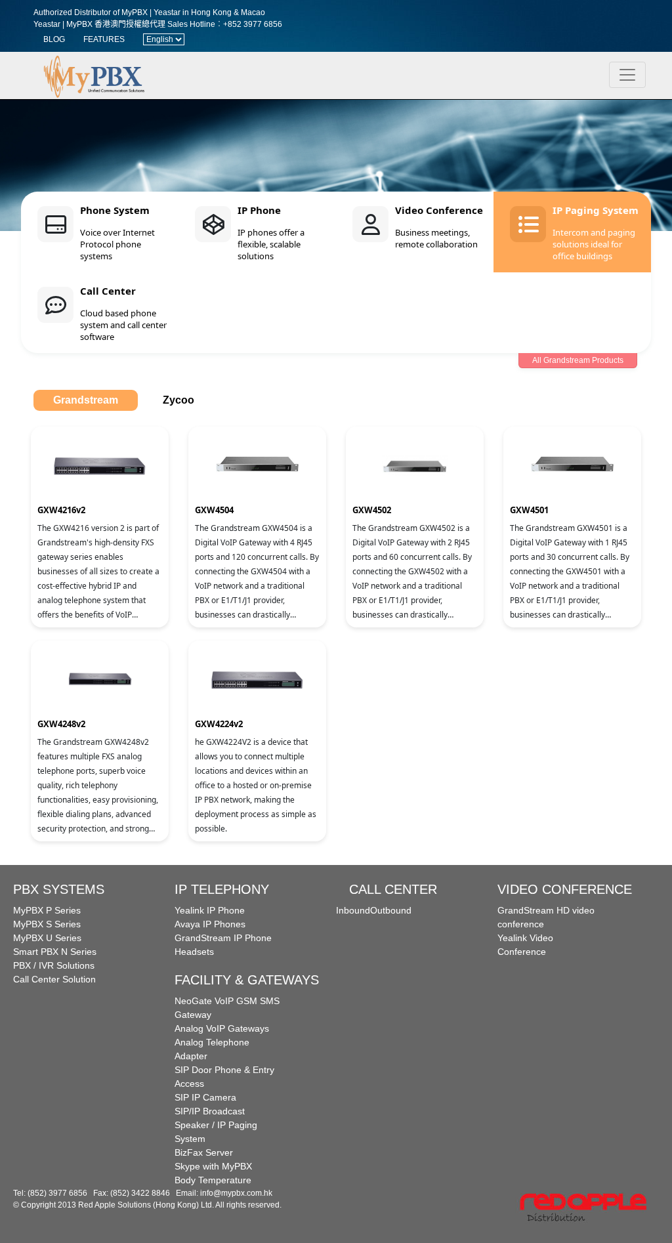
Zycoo (178, 400)
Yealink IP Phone (210, 910)
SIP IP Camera (205, 1097)
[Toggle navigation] (627, 75)
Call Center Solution (54, 979)
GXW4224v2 (219, 723)
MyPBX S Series (47, 924)
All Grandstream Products (577, 360)
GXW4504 (214, 510)
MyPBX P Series (47, 910)
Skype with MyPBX (213, 1166)
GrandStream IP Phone (223, 938)
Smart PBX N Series (54, 951)
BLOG (54, 39)
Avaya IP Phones (210, 924)
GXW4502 (371, 510)
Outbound (390, 910)
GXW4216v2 (61, 510)
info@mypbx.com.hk (236, 1193)
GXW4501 (529, 510)
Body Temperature (213, 1180)
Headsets (194, 951)
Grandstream (85, 400)
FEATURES (104, 39)
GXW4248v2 (61, 723)
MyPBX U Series (47, 938)
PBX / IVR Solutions (53, 965)
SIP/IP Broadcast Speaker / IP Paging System (216, 1125)
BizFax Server (204, 1152)
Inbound (353, 910)
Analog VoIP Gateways (222, 1028)
